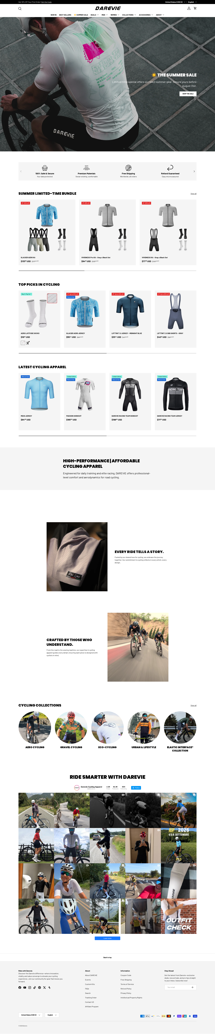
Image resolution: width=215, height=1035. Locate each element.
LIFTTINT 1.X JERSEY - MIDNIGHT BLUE (127, 333)
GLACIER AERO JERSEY (75, 333)
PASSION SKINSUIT (73, 416)
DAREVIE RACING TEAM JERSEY (169, 416)
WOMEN (114, 15)
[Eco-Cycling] (107, 727)
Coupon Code (126, 975)
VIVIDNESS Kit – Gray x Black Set (155, 257)
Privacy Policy (126, 993)
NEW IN (54, 15)
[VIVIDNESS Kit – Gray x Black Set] (168, 228)
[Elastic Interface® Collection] (180, 727)
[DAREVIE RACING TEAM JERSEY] (175, 393)
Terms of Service (127, 984)
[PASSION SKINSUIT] (84, 393)
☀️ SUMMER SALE (81, 15)
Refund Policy (126, 989)
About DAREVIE (91, 975)
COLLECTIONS (127, 15)
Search (88, 993)
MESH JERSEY (26, 416)
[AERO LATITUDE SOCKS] (39, 311)
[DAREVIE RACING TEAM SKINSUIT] (130, 393)
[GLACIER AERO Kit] (47, 228)
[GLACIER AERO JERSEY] (84, 311)
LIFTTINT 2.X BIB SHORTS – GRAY (170, 333)
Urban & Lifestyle (144, 747)
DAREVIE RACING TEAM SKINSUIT (125, 416)
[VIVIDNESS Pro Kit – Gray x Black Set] (107, 228)
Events (88, 980)
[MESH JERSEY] (39, 393)
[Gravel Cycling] (71, 727)
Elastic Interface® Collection (180, 749)
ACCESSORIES (144, 15)
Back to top (107, 957)
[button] (195, 8)
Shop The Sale (188, 94)
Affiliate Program (91, 1006)
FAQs (87, 989)
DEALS (93, 15)
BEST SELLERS (65, 15)
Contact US (89, 1002)
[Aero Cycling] (35, 727)
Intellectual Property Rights (131, 997)
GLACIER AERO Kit (28, 257)
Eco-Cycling (107, 747)
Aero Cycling (34, 747)
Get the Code (46, 2)
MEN (103, 15)
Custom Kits (90, 984)
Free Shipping (126, 980)
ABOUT (159, 15)
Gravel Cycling (71, 747)
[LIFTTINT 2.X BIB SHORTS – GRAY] (175, 311)
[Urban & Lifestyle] (144, 727)
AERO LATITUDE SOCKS (30, 333)
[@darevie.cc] (77, 788)
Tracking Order (91, 997)
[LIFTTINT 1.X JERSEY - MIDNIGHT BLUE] (130, 311)
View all (194, 193)
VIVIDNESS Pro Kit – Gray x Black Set (95, 257)
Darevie (25, 1026)
